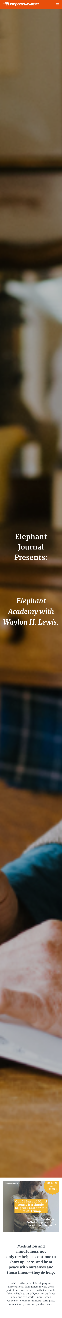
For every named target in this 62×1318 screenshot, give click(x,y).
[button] (57, 4)
